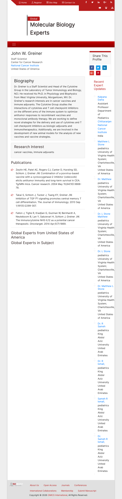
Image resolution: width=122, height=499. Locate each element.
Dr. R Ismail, (101, 362)
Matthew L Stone (104, 143)
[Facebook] (86, 2)
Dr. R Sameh (101, 325)
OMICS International (57, 495)
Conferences (80, 485)
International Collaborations (43, 490)
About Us (34, 485)
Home (24, 2)
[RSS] (111, 2)
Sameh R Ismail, (103, 400)
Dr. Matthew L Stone (106, 287)
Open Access (50, 485)
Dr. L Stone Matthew (104, 215)
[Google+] (105, 2)
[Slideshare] (106, 8)
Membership (67, 490)
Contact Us (69, 2)
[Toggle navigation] (14, 44)
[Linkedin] (98, 2)
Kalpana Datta (102, 98)
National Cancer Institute (25, 65)
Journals (65, 485)
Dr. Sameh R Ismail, (103, 439)
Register (37, 2)
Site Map (53, 2)
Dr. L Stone (104, 251)
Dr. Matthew (104, 179)
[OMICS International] (16, 484)
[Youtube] (100, 8)
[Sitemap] (112, 8)
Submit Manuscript (87, 490)
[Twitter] (92, 2)
